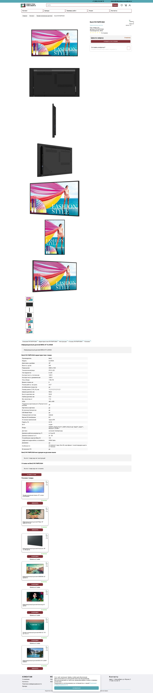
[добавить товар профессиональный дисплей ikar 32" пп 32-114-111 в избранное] (47, 620)
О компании (25, 679)
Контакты (114, 10)
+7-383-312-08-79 (114, 681)
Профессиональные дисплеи (96, 25)
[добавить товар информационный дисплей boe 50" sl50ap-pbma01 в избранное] (47, 648)
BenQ (101, 30)
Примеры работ (71, 10)
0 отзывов (104, 33)
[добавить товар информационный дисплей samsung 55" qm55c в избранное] (47, 592)
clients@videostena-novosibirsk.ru (121, 1)
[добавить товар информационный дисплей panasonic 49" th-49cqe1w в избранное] (47, 536)
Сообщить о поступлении (111, 41)
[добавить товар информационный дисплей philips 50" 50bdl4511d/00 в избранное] (47, 509)
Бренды (47, 10)
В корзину (35, 556)
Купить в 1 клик (35, 559)
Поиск (115, 5)
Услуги (91, 10)
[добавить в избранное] (131, 22)
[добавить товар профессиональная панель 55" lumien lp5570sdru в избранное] (47, 483)
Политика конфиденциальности (32, 684)
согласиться (76, 688)
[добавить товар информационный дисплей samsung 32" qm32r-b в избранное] (47, 564)
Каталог (24, 10)
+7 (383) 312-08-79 (98, 1)
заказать (35, 503)
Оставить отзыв (31, 474)
